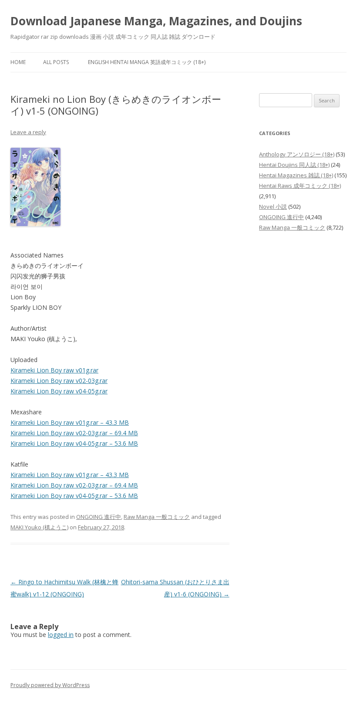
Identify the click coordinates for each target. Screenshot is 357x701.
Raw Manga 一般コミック (157, 517)
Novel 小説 (273, 206)
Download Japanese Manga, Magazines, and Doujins (156, 21)
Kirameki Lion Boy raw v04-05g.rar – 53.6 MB (74, 443)
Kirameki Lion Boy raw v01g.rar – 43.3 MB (69, 422)
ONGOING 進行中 (98, 517)
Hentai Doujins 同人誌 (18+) (294, 165)
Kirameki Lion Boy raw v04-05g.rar (59, 391)
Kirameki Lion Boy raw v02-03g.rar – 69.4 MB (74, 433)
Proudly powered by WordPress (50, 685)
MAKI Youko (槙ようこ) (39, 527)
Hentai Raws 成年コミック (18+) (300, 186)
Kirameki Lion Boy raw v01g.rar (54, 370)
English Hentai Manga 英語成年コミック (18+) (146, 62)
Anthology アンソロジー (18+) (296, 154)
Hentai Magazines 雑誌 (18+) (296, 175)
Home (18, 62)
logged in (61, 634)
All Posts (56, 62)
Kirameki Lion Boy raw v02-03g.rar (59, 380)
